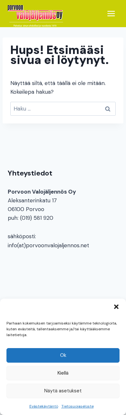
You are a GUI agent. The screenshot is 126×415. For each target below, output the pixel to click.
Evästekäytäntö (43, 406)
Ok (63, 355)
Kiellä (63, 373)
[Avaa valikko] (111, 13)
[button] (116, 306)
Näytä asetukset (63, 391)
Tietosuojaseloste (77, 406)
